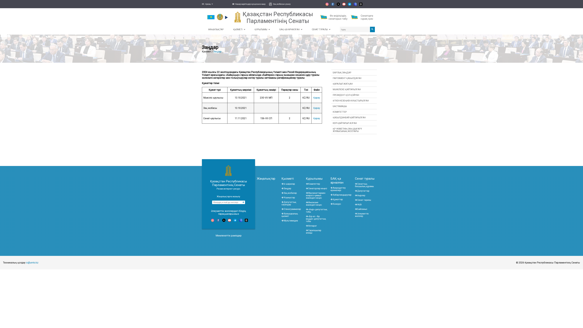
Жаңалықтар (266, 178)
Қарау (316, 97)
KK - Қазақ (207, 4)
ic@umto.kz (32, 262)
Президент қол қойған (346, 95)
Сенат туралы (365, 178)
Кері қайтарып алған (345, 123)
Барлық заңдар (342, 72)
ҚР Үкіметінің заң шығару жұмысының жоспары (347, 130)
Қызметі (287, 178)
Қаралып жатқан (343, 84)
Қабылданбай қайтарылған (349, 117)
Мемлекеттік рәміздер (229, 235)
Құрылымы (314, 178)
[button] (249, 4)
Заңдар (217, 51)
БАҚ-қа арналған (337, 180)
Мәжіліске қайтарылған (347, 89)
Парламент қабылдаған (347, 78)
